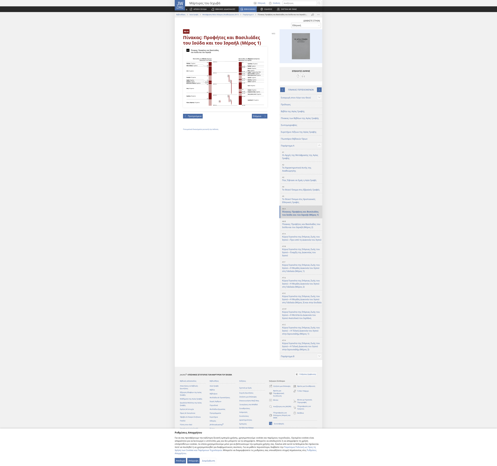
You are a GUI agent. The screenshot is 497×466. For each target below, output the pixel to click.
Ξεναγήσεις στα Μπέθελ (248, 404)
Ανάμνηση (243, 412)
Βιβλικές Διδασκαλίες (188, 381)
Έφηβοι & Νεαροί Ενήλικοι (190, 417)
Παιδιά (182, 421)
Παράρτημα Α (248, 14)
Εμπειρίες (243, 424)
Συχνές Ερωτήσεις (246, 393)
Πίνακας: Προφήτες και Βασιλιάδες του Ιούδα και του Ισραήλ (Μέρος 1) (300, 212)
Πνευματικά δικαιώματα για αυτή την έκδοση (200, 129)
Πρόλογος (286, 104)
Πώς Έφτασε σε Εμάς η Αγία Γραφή (299, 179)
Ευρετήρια (214, 417)
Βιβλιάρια (213, 393)
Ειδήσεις (242, 381)
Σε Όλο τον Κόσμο (246, 428)
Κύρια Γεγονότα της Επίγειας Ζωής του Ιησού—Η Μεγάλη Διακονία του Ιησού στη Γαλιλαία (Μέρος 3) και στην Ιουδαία (301, 298)
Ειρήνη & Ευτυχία (187, 409)
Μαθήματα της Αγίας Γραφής (191, 399)
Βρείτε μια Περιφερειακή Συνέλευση (276, 393)
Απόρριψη (193, 460)
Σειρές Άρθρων (215, 401)
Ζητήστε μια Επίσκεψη (248, 397)
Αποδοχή (180, 460)
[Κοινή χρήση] (312, 14)
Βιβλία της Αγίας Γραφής (293, 111)
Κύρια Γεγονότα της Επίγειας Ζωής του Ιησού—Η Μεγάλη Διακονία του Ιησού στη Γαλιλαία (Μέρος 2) (301, 282)
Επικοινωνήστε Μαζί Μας (249, 400)
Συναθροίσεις (244, 408)
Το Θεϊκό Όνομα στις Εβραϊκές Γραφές (301, 188)
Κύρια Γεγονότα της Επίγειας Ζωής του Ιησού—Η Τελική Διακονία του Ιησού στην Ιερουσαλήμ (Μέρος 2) (301, 345)
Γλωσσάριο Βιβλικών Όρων (294, 138)
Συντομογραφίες (289, 125)
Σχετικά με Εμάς (245, 388)
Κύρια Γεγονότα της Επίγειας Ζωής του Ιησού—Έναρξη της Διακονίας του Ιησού (301, 251)
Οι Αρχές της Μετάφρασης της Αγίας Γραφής (300, 155)
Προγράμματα (215, 413)
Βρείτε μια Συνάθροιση (304, 386)
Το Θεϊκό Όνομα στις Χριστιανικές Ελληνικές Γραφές (298, 199)
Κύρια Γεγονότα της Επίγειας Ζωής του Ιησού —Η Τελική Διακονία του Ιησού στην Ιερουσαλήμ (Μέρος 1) (301, 329)
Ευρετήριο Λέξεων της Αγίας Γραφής (298, 132)
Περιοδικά (214, 405)
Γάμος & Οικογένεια (187, 413)
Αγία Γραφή (193, 14)
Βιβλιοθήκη (180, 14)
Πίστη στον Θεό (186, 424)
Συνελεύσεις (244, 416)
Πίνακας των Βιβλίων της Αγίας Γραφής (300, 118)
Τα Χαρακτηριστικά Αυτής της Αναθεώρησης (296, 168)
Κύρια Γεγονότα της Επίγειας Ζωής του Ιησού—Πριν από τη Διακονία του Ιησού (301, 237)
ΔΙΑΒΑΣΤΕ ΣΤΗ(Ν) (311, 20)
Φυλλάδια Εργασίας (217, 409)
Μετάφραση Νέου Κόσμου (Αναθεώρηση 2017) (220, 14)
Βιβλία (212, 390)
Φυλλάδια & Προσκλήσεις (220, 397)
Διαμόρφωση (208, 460)
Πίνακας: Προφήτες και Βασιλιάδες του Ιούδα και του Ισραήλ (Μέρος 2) (301, 224)
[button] (223, 9)
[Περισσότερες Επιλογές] (318, 14)
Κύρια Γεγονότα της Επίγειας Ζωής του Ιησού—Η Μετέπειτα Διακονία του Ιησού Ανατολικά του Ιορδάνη (301, 314)
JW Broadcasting (217, 424)
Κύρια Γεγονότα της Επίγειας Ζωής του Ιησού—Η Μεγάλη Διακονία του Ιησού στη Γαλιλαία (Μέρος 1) (301, 267)
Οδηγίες (213, 421)
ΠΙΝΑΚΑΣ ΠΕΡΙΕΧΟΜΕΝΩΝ (301, 89)
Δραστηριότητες (245, 420)
